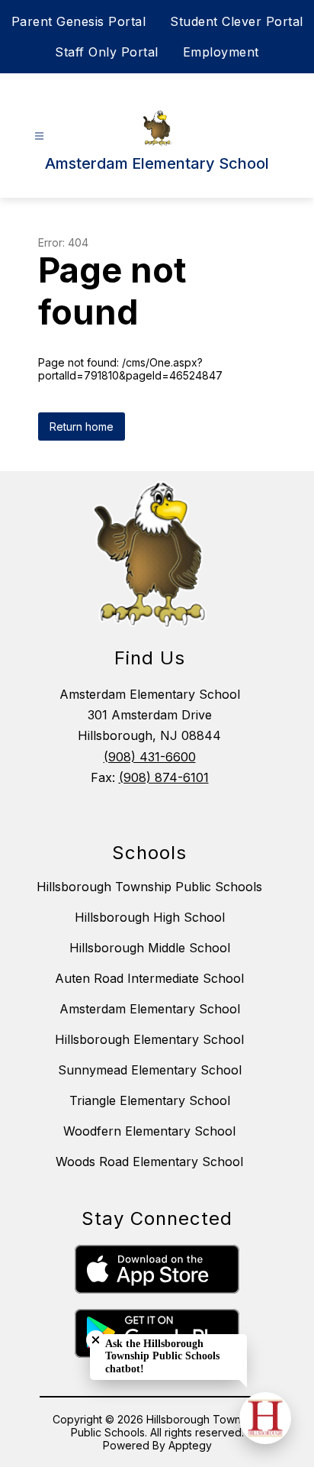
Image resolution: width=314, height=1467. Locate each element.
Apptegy (190, 1445)
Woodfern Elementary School (149, 1131)
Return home (82, 426)
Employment (221, 52)
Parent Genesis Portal (78, 21)
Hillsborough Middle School (149, 947)
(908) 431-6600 (150, 756)
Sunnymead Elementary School (150, 1070)
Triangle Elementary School (149, 1100)
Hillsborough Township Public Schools (149, 886)
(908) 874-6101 (164, 777)
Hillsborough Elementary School (149, 1039)
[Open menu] (39, 136)
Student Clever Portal (236, 21)
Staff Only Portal (107, 52)
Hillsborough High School (150, 917)
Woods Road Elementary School (149, 1161)
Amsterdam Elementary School (149, 1008)
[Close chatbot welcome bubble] (95, 1339)
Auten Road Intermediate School (149, 978)
